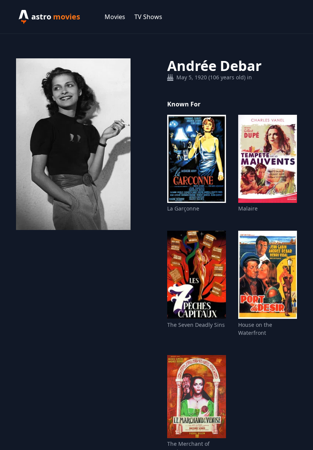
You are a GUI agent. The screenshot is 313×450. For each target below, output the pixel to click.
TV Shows (148, 17)
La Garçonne (183, 208)
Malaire (248, 208)
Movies (115, 17)
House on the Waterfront (255, 328)
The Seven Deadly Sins (196, 324)
